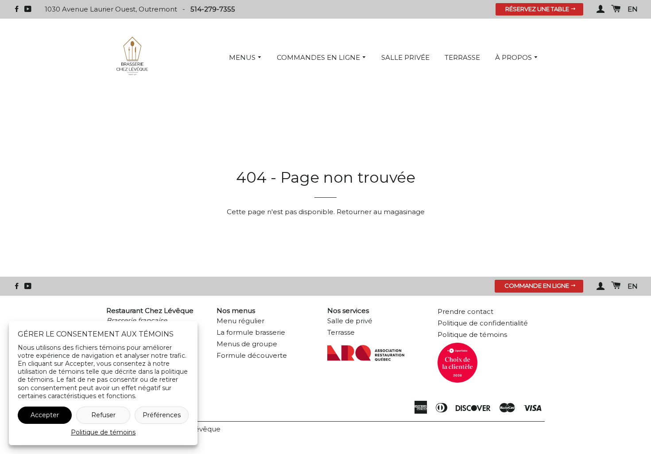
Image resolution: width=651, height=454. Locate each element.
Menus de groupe (247, 344)
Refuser (103, 415)
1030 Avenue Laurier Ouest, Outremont (112, 9)
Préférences (162, 415)
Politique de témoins (103, 432)
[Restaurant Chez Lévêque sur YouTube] (27, 9)
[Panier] (616, 9)
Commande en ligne (537, 285)
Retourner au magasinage (381, 211)
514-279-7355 (212, 9)
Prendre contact (465, 311)
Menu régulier (240, 321)
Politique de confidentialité (483, 323)
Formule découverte (252, 355)
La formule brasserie (251, 332)
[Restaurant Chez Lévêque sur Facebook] (16, 9)
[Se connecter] (600, 9)
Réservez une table (537, 8)
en (633, 9)
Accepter (45, 415)
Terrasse (462, 57)
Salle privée (405, 57)
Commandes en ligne (319, 57)
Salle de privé (349, 321)
